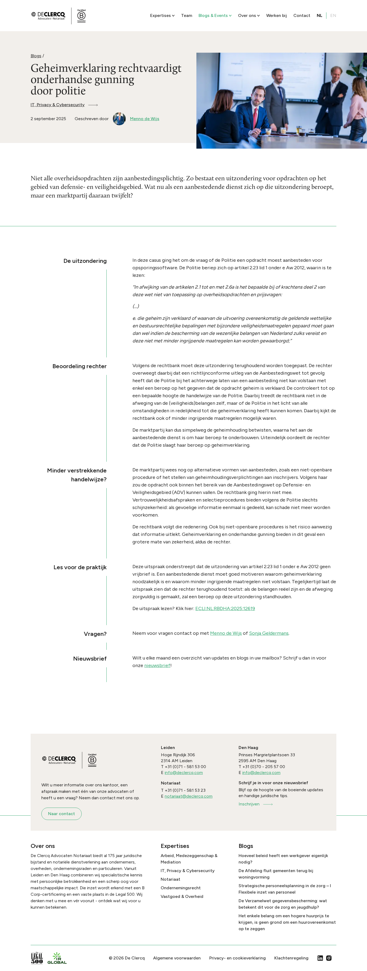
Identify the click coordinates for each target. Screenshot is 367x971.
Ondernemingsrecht (181, 887)
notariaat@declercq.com (189, 796)
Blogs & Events (213, 15)
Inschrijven (249, 804)
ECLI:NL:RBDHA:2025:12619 (225, 608)
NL (319, 15)
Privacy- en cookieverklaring (237, 958)
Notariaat (170, 879)
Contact (301, 15)
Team (186, 15)
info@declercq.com (184, 772)
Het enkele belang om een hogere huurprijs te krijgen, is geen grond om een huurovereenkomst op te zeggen (287, 922)
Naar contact (61, 813)
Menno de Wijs (226, 633)
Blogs (36, 55)
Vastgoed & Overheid (182, 896)
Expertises (160, 15)
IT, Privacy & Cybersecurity (58, 104)
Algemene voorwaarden (177, 958)
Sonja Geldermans (269, 633)
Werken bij (276, 15)
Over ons (247, 15)
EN (333, 15)
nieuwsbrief (157, 665)
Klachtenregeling (291, 958)
